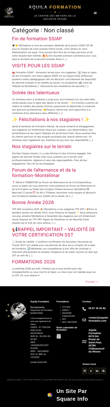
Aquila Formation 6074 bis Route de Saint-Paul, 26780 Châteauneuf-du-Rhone (97, 341)
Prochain (92, 281)
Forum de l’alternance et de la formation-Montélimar (44, 172)
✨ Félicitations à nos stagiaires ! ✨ (51, 119)
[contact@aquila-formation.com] (84, 320)
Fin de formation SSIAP (37, 38)
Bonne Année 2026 (33, 202)
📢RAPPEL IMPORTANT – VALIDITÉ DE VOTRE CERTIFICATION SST (53, 232)
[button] (95, 13)
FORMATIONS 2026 (33, 262)
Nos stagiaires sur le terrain (41, 146)
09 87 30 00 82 (97, 308)
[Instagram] (84, 371)
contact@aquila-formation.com (99, 319)
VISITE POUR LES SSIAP (38, 65)
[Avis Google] (103, 371)
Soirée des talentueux (36, 92)
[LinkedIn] (97, 371)
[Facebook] (91, 371)
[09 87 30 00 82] (84, 309)
